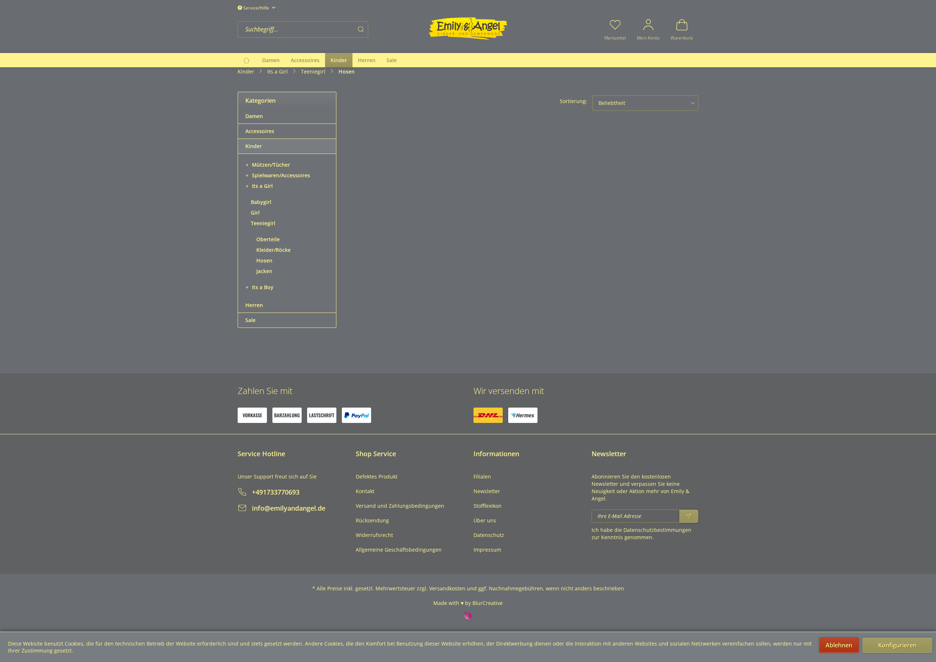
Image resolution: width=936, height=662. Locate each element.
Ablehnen (839, 645)
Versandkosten (447, 588)
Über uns (484, 520)
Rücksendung (372, 520)
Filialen (482, 476)
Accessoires (259, 131)
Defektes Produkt (376, 476)
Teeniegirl (263, 223)
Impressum (487, 549)
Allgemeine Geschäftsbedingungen (399, 549)
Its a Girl (261, 185)
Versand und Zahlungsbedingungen (400, 505)
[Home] (246, 60)
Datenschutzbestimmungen (657, 529)
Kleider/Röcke (273, 249)
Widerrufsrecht (374, 535)
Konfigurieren (897, 645)
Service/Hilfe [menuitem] (256, 7)
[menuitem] (331, 29)
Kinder (253, 146)
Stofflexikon (487, 505)
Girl (255, 212)
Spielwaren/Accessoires (280, 175)
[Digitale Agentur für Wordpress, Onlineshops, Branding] (468, 617)
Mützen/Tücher (270, 164)
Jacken (264, 271)
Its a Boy (261, 287)
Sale (250, 320)
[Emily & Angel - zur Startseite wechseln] (468, 28)
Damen (254, 116)
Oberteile (268, 239)
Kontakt (365, 491)
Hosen (264, 260)
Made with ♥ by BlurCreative (468, 602)
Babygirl (261, 201)
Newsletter (486, 491)
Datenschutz (488, 535)
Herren (254, 305)
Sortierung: (573, 101)
